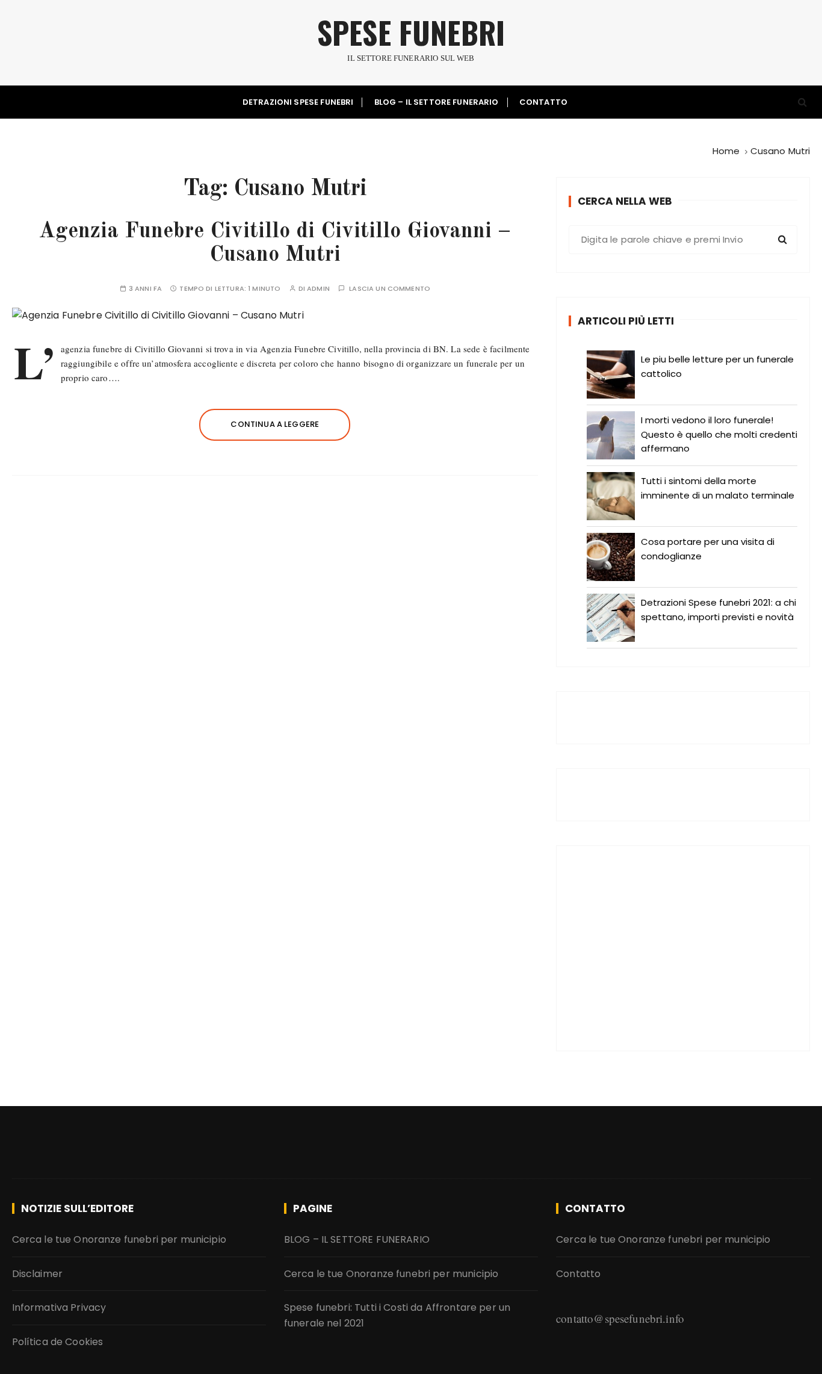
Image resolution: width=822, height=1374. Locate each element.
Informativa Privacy (59, 1307)
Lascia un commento (389, 288)
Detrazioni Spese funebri (298, 102)
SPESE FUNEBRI (411, 32)
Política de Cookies (58, 1342)
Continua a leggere (274, 424)
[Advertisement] (683, 948)
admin (318, 288)
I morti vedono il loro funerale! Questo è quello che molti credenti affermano (719, 434)
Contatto (543, 102)
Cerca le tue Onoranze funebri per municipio (119, 1239)
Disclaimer (37, 1274)
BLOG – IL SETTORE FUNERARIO (436, 102)
